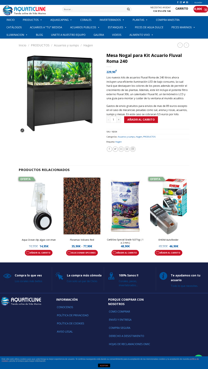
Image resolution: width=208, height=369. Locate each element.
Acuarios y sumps (66, 45)
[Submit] (128, 9)
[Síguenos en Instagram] (181, 2)
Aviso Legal (65, 331)
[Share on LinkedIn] (133, 149)
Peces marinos (181, 27)
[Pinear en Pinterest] (127, 149)
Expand (22, 130)
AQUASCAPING (59, 20)
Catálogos (14, 27)
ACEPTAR (104, 366)
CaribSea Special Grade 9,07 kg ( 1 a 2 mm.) (125, 241)
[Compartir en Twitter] (115, 149)
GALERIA (99, 35)
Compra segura (119, 328)
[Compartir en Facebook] (109, 149)
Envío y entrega (120, 319)
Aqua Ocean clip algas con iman (39, 239)
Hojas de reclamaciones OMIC (129, 344)
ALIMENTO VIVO (140, 35)
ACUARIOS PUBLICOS (83, 27)
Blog (39, 35)
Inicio (22, 45)
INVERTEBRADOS (110, 20)
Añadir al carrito (141, 119)
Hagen (88, 45)
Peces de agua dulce (149, 27)
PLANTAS (138, 20)
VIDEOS (116, 35)
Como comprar (119, 311)
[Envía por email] (121, 149)
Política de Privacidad (73, 315)
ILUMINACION (15, 35)
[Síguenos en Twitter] (184, 2)
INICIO (10, 20)
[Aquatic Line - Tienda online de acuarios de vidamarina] (29, 10)
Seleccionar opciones (83, 253)
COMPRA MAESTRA (168, 20)
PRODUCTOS (31, 20)
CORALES (85, 20)
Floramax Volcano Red (82, 239)
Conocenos (65, 307)
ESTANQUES (115, 27)
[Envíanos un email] (187, 2)
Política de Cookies (70, 323)
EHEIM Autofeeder (168, 239)
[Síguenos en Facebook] (178, 2)
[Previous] (18, 219)
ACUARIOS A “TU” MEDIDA (46, 27)
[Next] (188, 219)
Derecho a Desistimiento (126, 336)
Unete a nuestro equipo (68, 35)
